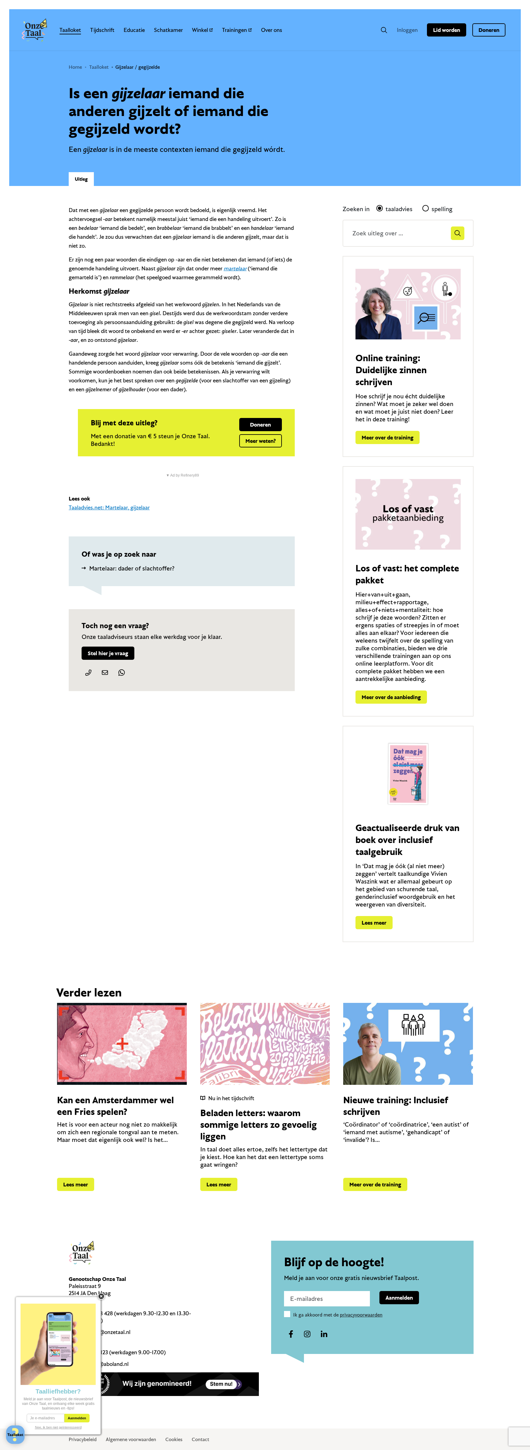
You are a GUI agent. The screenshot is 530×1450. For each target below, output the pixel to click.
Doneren (488, 29)
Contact (200, 1439)
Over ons (271, 29)
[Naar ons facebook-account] (291, 1334)
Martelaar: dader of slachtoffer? (131, 568)
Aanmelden (399, 1297)
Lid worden (446, 29)
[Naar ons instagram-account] (307, 1334)
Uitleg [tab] (81, 179)
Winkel (200, 29)
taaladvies (399, 209)
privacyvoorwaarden (361, 1315)
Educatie (134, 29)
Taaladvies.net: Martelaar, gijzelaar (109, 507)
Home (75, 67)
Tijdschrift (102, 29)
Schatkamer (168, 29)
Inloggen (407, 29)
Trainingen (234, 29)
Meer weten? (260, 440)
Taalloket (70, 29)
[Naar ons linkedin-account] (324, 1334)
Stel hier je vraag (108, 653)
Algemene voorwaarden (131, 1439)
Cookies (173, 1439)
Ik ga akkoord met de (337, 1315)
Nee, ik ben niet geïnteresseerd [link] (58, 1427)
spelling (442, 209)
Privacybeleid (83, 1439)
